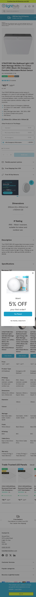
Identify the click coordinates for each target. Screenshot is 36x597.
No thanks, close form (18, 321)
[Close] (33, 273)
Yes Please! (18, 314)
